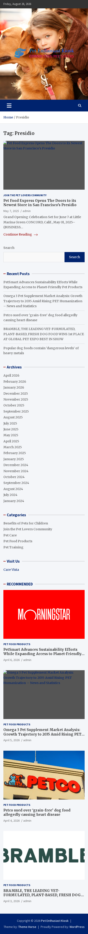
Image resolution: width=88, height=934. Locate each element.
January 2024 (13, 501)
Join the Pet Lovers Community (24, 195)
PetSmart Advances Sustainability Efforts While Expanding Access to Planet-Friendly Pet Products (42, 653)
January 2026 (13, 387)
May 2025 (10, 435)
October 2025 (13, 405)
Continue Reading (18, 234)
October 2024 (14, 477)
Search (8, 248)
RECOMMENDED (20, 584)
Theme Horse (27, 927)
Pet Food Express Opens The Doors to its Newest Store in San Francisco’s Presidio (39, 202)
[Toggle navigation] (9, 105)
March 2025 (12, 447)
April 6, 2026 (11, 660)
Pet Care (10, 535)
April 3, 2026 (11, 901)
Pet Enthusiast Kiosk (55, 921)
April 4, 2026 (11, 820)
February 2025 (14, 453)
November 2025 (15, 399)
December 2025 (15, 394)
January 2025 (13, 459)
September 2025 (16, 411)
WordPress (77, 927)
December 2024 (15, 465)
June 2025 (11, 429)
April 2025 (11, 441)
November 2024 (15, 471)
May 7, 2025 (11, 211)
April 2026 (11, 375)
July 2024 (10, 495)
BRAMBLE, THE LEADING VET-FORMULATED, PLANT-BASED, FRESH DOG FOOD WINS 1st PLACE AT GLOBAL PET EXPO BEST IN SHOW (43, 334)
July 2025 (10, 423)
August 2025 (13, 417)
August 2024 (13, 489)
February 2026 (14, 382)
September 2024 (16, 483)
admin (27, 211)
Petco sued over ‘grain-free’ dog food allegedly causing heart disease (36, 812)
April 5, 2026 (11, 740)
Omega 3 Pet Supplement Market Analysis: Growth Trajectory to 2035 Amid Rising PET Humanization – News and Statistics (42, 301)
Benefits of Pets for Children (25, 523)
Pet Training (13, 547)
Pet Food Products (17, 541)
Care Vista (11, 570)
